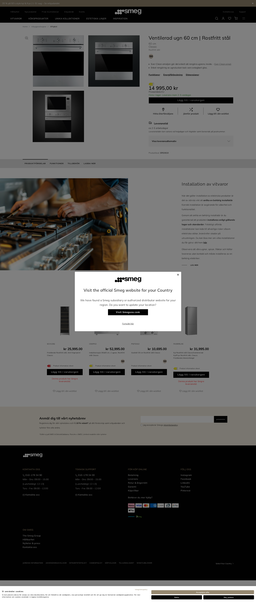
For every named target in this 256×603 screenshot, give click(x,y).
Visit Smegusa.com (128, 312)
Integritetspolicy (141, 589)
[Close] (178, 274)
